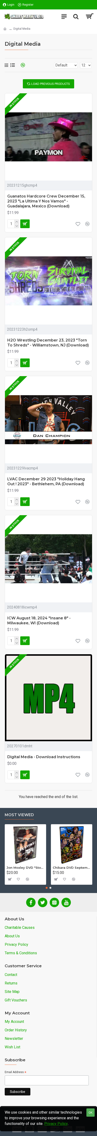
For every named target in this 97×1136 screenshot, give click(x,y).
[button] (47, 888)
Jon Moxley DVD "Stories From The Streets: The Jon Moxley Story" (25, 867)
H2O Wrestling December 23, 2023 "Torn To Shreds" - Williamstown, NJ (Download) (48, 342)
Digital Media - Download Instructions (43, 757)
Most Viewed (19, 815)
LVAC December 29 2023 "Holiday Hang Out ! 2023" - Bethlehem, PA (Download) (46, 481)
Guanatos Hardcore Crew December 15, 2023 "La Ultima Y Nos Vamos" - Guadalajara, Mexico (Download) (46, 201)
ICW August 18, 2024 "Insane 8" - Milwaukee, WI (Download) (39, 620)
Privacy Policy (56, 1123)
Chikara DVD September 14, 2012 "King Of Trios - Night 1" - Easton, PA (71, 867)
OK (91, 1112)
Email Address (15, 1072)
